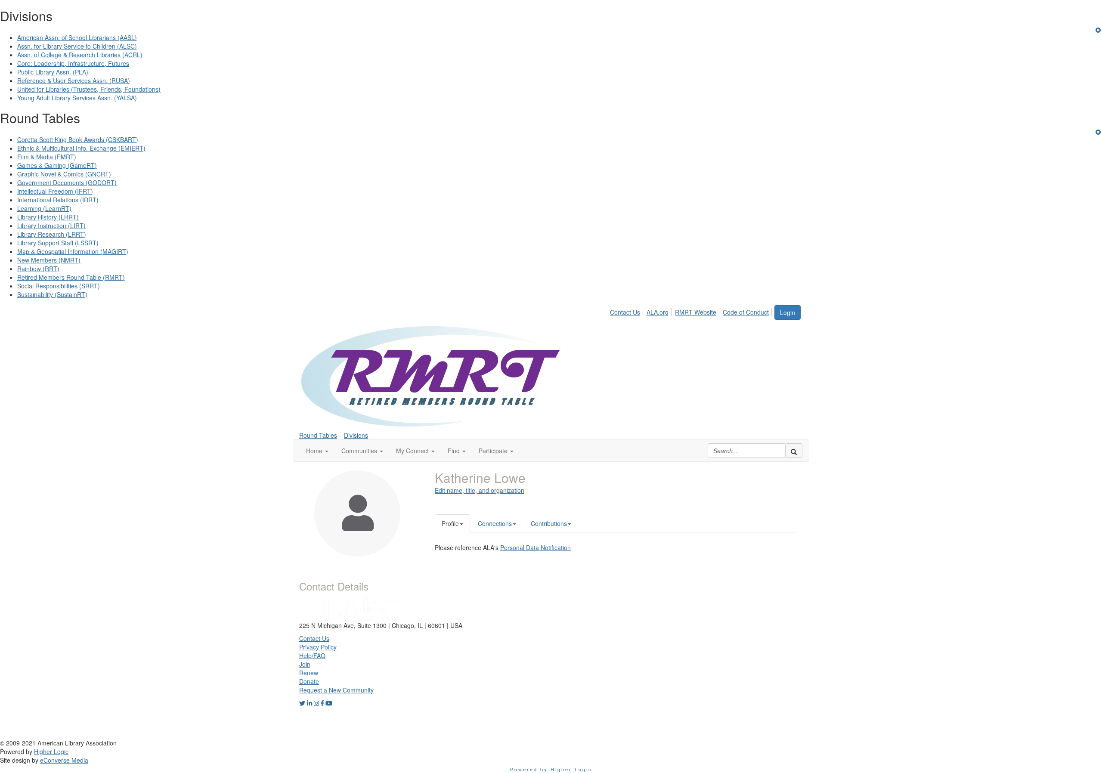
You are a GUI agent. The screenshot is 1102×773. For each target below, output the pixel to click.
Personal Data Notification (535, 547)
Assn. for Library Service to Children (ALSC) (77, 46)
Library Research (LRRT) (51, 234)
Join (304, 664)
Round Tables (318, 435)
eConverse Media (64, 760)
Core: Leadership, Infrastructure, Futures (73, 63)
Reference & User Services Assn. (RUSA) (73, 80)
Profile (450, 523)
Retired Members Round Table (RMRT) (71, 277)
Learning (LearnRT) (44, 208)
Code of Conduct (746, 312)
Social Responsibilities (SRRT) (58, 285)
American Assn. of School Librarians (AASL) (77, 37)
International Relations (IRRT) (58, 199)
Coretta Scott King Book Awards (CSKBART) (77, 139)
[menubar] (691, 310)
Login (787, 312)
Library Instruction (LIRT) (51, 225)
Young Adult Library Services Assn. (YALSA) (77, 97)
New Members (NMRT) (48, 260)
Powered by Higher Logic (551, 769)
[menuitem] (627, 310)
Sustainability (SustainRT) (52, 294)
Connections (495, 523)
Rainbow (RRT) (38, 268)
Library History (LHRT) (48, 217)
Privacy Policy (318, 647)
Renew (308, 672)
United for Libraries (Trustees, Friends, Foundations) (89, 89)
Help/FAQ (312, 655)
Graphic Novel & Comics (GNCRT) (64, 174)
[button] (317, 450)
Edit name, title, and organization (479, 490)
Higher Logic (51, 751)
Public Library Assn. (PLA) (52, 72)
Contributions (549, 523)
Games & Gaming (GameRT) (57, 165)
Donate (309, 681)
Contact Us (625, 312)
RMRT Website (695, 312)
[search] (793, 450)
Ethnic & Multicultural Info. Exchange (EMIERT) (81, 148)
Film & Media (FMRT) (46, 156)
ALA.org (658, 312)
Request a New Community (336, 690)
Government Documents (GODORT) (67, 182)
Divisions (356, 435)
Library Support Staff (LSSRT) (58, 242)
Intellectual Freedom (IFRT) (55, 191)
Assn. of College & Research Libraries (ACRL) (79, 54)
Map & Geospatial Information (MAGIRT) (72, 251)
